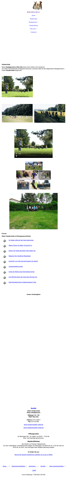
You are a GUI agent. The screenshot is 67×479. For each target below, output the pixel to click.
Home (33, 15)
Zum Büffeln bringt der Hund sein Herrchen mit (23, 277)
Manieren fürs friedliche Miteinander (20, 256)
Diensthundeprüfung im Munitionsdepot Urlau (22, 282)
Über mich (33, 29)
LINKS (34, 470)
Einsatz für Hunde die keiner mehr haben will (22, 251)
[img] (33, 5)
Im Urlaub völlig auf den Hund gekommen (21, 240)
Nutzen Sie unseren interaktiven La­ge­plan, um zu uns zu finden (33, 455)
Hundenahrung (33, 25)
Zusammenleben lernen (16, 266)
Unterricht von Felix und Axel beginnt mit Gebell (23, 261)
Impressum (33, 466)
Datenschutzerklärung (18, 466)
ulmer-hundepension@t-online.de (33, 428)
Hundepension (33, 22)
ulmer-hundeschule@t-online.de (33, 424)
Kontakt (33, 408)
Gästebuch (33, 32)
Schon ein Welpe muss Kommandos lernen (21, 272)
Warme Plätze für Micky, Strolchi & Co (20, 245)
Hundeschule (33, 19)
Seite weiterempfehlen (56, 466)
